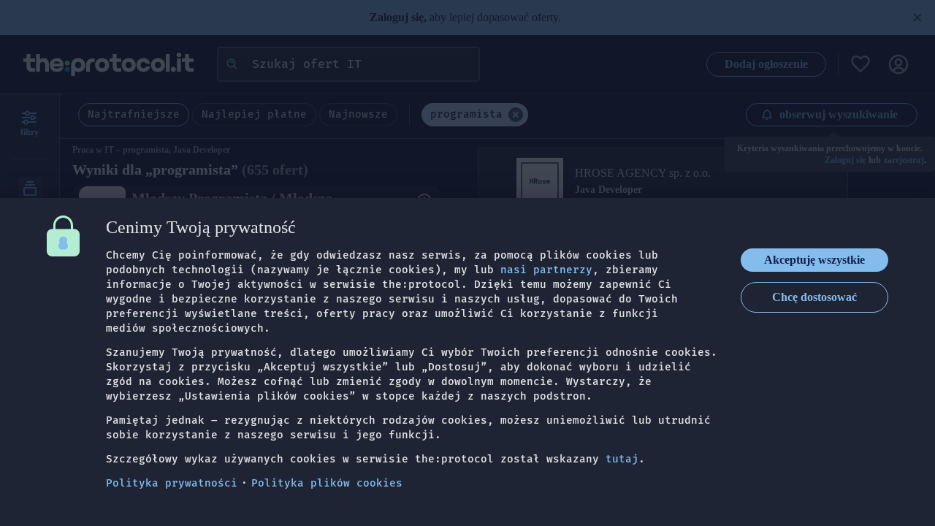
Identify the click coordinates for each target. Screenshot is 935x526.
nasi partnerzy (546, 270)
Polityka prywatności (171, 483)
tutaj (622, 459)
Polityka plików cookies (326, 483)
